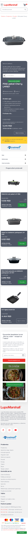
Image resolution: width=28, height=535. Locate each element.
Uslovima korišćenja (8, 530)
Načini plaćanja (5, 481)
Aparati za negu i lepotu (7, 450)
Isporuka (3, 484)
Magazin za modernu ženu (8, 499)
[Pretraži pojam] (25, 9)
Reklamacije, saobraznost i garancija (11, 488)
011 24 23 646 (4, 509)
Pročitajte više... (7, 113)
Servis (2, 486)
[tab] (14, 155)
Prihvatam (22, 532)
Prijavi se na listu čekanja (14, 81)
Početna (3, 16)
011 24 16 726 (4, 512)
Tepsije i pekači (5, 469)
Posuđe (15, 16)
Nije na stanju (20, 133)
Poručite (22, 205)
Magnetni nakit (5, 455)
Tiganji (2, 464)
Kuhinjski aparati (5, 452)
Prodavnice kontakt (6, 491)
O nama (3, 496)
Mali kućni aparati (5, 457)
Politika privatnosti (6, 477)
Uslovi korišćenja (5, 474)
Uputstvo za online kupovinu (8, 479)
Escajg (2, 462)
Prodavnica (9, 16)
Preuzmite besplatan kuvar (14, 360)
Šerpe (2, 466)
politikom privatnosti (19, 530)
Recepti (3, 501)
